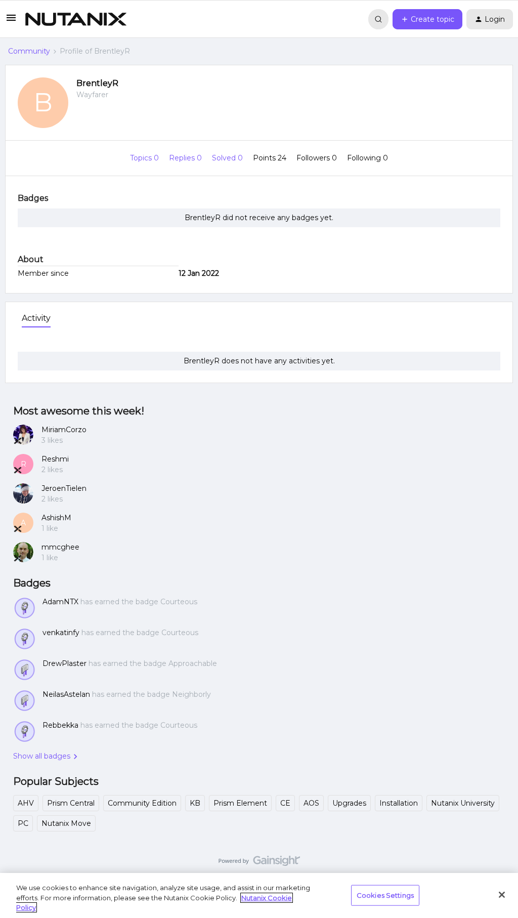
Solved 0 (228, 157)
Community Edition (142, 803)
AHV (26, 803)
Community (29, 51)
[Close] (502, 895)
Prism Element (240, 803)
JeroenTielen (64, 488)
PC (23, 823)
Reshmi (55, 459)
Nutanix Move (66, 823)
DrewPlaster (64, 663)
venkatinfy (60, 632)
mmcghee (60, 547)
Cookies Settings (385, 895)
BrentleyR (97, 83)
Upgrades (349, 803)
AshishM (56, 517)
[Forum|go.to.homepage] (75, 19)
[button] (11, 21)
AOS (311, 803)
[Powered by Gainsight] (259, 863)
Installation (398, 803)
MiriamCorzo (64, 429)
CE (285, 803)
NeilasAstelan (66, 694)
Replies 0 (186, 157)
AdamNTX (60, 601)
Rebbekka (60, 725)
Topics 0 (145, 157)
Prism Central (71, 803)
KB (195, 803)
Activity (36, 318)
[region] (259, 895)
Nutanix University (463, 803)
